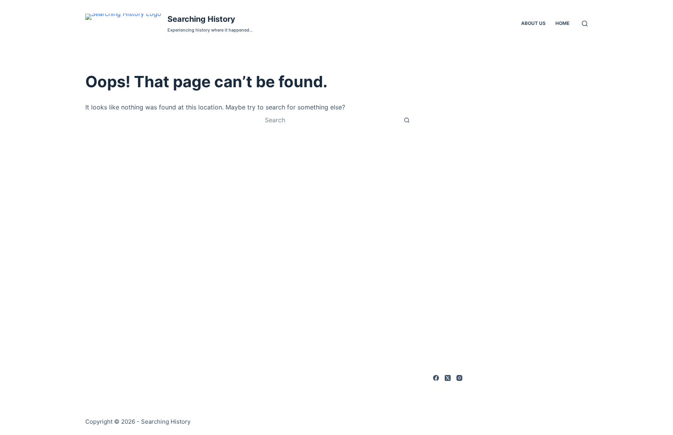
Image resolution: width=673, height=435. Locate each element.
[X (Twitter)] (448, 378)
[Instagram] (459, 378)
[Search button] (406, 120)
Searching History (201, 19)
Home (562, 23)
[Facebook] (436, 378)
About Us (533, 23)
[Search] (585, 23)
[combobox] (329, 120)
